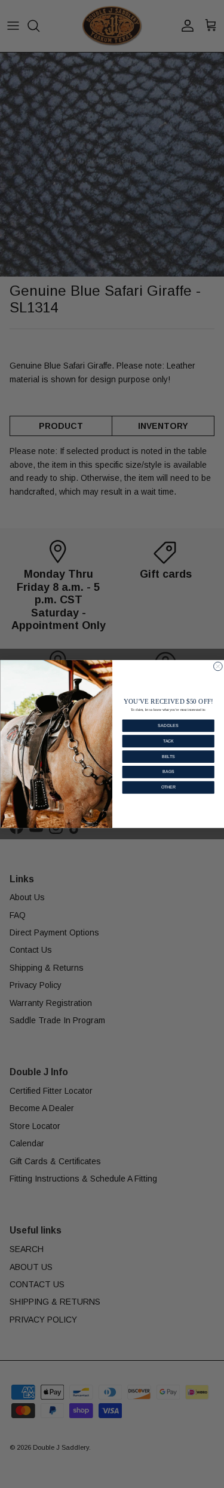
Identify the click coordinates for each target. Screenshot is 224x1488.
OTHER (168, 787)
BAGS (168, 771)
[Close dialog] (217, 666)
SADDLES (168, 725)
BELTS (168, 756)
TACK (167, 741)
